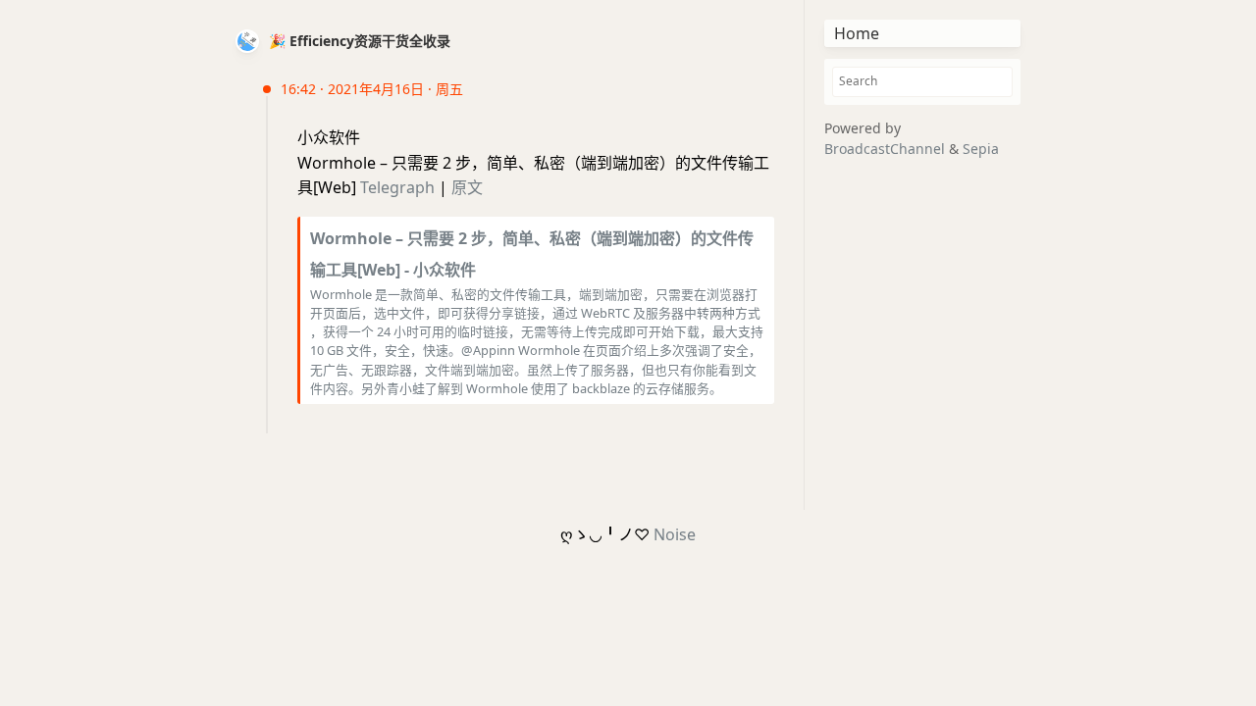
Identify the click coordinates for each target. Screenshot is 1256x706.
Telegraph (397, 187)
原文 (467, 187)
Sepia (981, 148)
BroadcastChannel (886, 148)
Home (856, 33)
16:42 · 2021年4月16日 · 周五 (372, 88)
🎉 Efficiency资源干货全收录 (359, 40)
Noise (675, 534)
